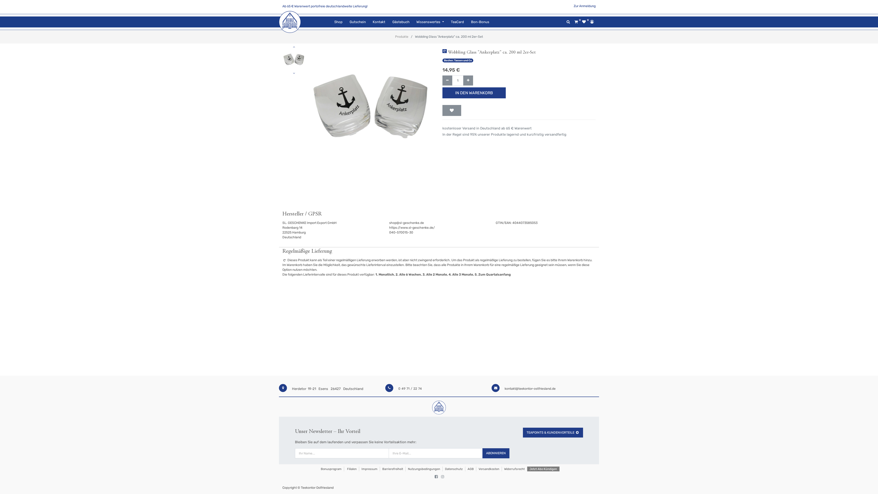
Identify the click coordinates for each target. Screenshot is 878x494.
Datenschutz (454, 469)
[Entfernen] (447, 80)
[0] (576, 22)
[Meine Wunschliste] (584, 22)
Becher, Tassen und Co (458, 60)
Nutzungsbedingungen (424, 469)
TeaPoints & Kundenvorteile (550, 433)
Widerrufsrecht (514, 469)
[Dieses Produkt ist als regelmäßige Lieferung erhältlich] (444, 51)
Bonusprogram (331, 469)
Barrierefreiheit (392, 469)
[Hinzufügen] (468, 80)
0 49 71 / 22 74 (410, 389)
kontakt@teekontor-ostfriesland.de (530, 389)
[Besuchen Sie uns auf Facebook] (436, 477)
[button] (315, 95)
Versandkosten (489, 469)
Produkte (401, 37)
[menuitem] (338, 22)
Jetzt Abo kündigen (543, 469)
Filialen (351, 469)
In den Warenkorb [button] (474, 93)
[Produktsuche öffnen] (568, 22)
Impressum (369, 469)
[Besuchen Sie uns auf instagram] (442, 477)
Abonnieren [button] (496, 453)
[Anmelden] (592, 22)
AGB (471, 469)
